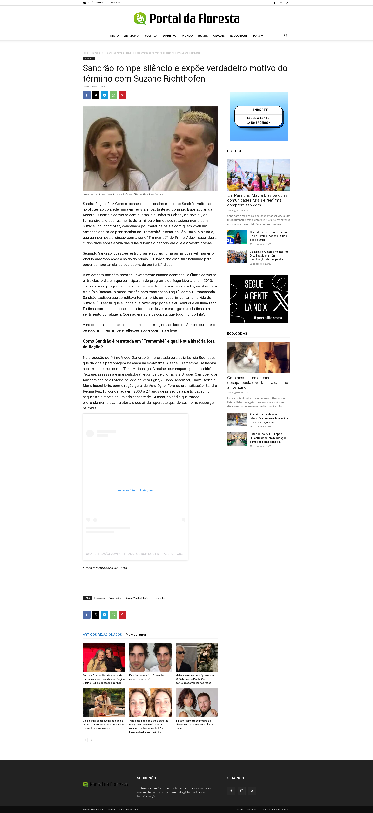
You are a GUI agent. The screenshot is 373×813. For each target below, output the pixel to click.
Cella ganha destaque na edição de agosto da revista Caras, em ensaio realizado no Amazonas (103, 724)
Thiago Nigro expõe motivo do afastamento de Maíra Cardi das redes (194, 724)
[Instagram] (281, 2)
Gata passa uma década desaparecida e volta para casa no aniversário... (257, 382)
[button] (285, 36)
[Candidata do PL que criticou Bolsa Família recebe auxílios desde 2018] (237, 237)
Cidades (219, 35)
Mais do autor (136, 634)
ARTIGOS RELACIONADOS (102, 634)
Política (151, 35)
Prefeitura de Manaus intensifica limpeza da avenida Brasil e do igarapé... (269, 418)
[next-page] (91, 740)
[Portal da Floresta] (186, 18)
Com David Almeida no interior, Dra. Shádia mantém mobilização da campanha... (269, 255)
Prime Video (115, 597)
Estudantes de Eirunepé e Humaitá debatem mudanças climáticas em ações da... (268, 438)
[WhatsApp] (113, 95)
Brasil (203, 35)
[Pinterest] (122, 95)
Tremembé (159, 597)
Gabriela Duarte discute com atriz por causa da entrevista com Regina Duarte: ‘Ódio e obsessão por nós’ (104, 679)
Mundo (187, 35)
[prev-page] (85, 740)
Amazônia (131, 35)
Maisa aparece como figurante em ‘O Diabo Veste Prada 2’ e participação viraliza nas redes (195, 679)
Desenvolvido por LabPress (275, 809)
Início (114, 35)
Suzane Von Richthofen (137, 597)
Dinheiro (169, 35)
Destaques (99, 597)
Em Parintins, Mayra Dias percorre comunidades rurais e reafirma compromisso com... (257, 200)
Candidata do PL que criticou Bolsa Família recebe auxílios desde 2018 (268, 236)
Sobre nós (115, 2)
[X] (287, 2)
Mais (256, 35)
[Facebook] (274, 2)
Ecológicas (239, 35)
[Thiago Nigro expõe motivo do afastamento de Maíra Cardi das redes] (197, 702)
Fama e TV (97, 52)
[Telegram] (104, 95)
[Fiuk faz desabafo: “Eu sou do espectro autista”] (150, 657)
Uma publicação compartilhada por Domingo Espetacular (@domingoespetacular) (149, 553)
